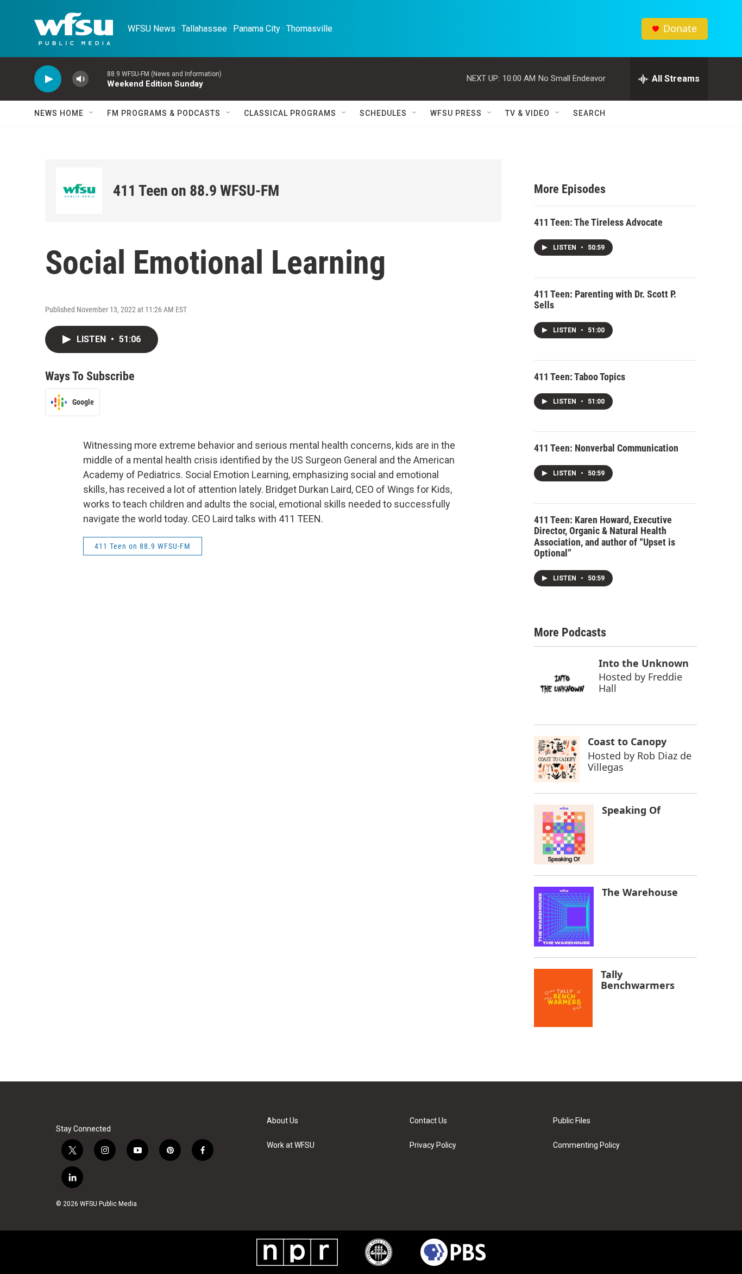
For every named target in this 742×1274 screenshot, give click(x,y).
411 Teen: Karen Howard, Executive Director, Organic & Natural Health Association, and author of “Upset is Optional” (604, 536)
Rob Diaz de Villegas (639, 761)
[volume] (80, 79)
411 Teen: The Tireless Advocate (598, 222)
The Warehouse (640, 892)
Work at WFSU (291, 1145)
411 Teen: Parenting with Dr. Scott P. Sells (605, 299)
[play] (47, 79)
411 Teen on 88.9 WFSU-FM (196, 191)
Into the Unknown (644, 663)
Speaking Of (631, 810)
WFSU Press (456, 113)
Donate (680, 28)
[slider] (97, 78)
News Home (59, 113)
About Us (282, 1121)
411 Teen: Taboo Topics (579, 376)
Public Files (571, 1121)
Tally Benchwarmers (638, 980)
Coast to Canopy (627, 741)
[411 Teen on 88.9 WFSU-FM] (79, 191)
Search (589, 113)
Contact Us (428, 1121)
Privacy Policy (433, 1145)
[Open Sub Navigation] (91, 113)
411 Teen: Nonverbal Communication (606, 448)
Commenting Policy (586, 1145)
